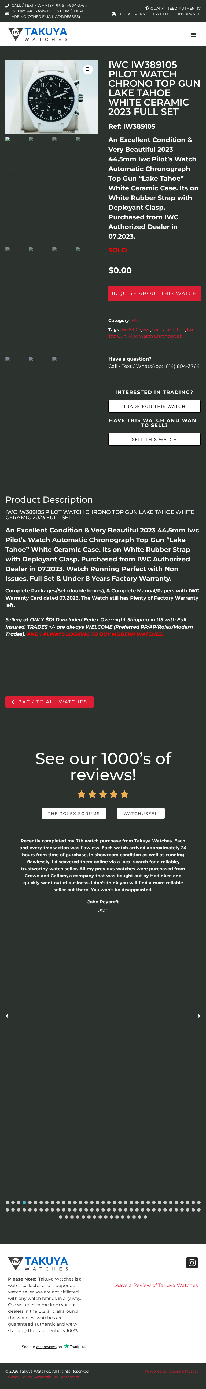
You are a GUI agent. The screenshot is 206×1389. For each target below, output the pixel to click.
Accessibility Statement (57, 1377)
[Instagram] (192, 1262)
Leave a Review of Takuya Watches (155, 1285)
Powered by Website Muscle (171, 1371)
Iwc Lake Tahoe (168, 329)
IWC (134, 320)
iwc (146, 329)
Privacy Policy (18, 1377)
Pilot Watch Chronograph (155, 336)
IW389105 (130, 329)
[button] (193, 34)
